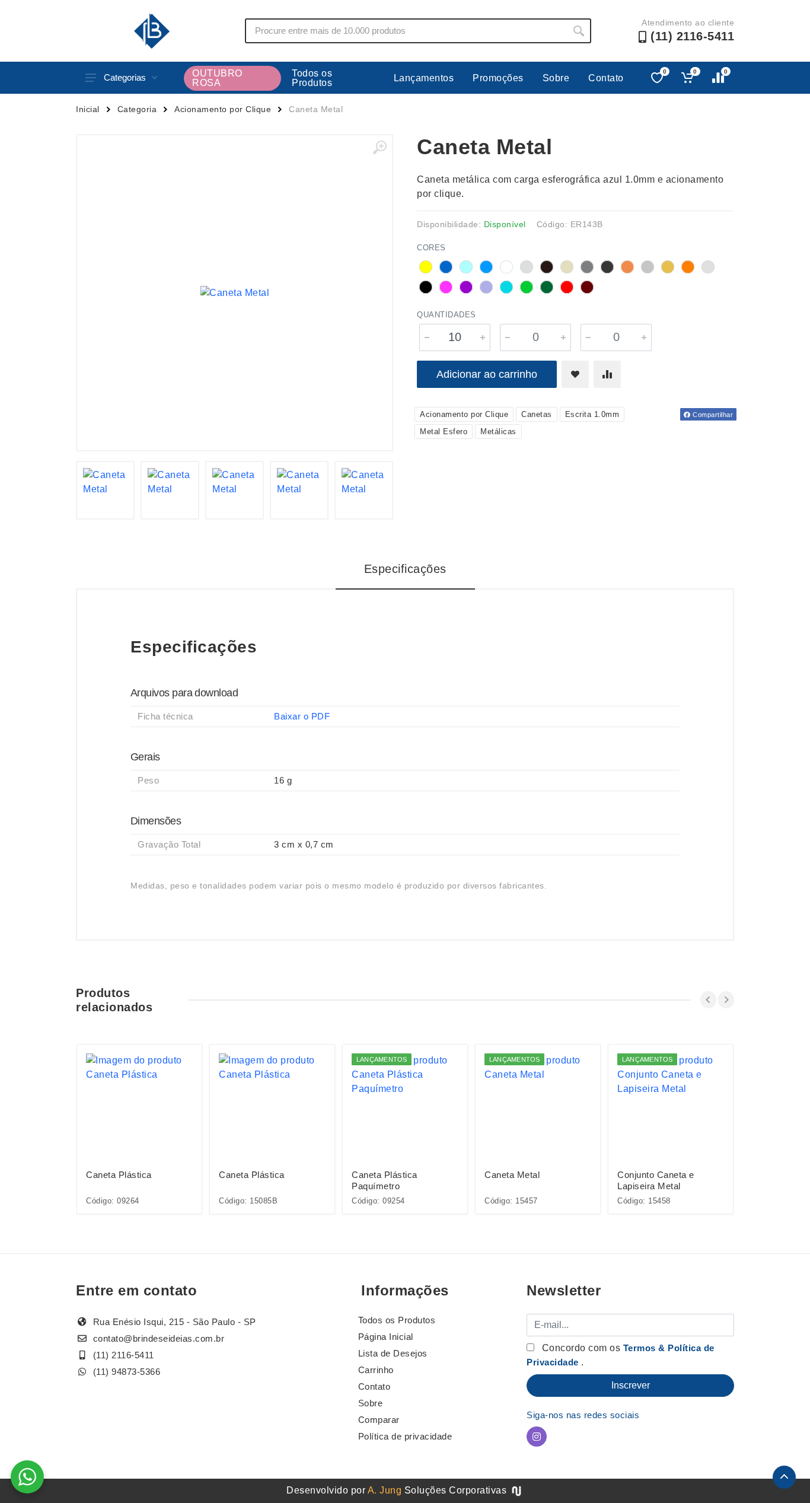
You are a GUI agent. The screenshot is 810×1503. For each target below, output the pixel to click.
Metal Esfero (443, 431)
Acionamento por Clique (222, 109)
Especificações (405, 568)
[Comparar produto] (607, 374)
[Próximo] (726, 999)
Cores (431, 247)
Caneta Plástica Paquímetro (384, 1180)
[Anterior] (708, 999)
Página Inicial (385, 1337)
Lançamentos (424, 78)
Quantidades (446, 314)
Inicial (88, 109)
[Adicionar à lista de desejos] (575, 374)
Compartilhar (712, 414)
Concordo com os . (621, 1355)
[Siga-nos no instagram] (537, 1436)
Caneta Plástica (119, 1175)
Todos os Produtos (312, 78)
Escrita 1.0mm (592, 414)
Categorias (125, 77)
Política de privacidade (405, 1436)
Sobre (556, 78)
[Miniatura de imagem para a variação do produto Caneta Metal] (105, 490)
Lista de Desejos (393, 1353)
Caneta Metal (512, 1175)
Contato (606, 78)
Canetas (536, 414)
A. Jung (385, 1490)
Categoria (137, 109)
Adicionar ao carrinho (486, 374)
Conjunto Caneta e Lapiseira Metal (655, 1180)
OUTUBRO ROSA (217, 78)
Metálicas (498, 431)
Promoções (498, 78)
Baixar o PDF (302, 716)
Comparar (379, 1420)
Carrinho (376, 1370)
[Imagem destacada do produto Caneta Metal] (234, 292)
